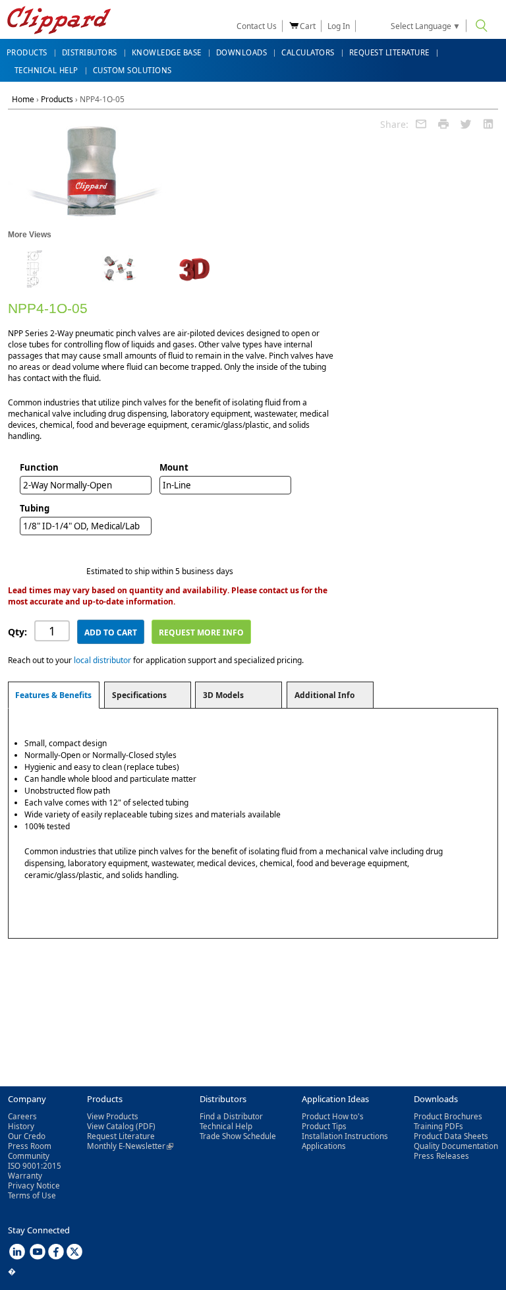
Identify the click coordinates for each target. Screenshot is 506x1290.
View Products (112, 1116)
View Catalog (110, 1126)
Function (39, 467)
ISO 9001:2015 (34, 1166)
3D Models (223, 695)
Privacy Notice (34, 1185)
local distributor (102, 660)
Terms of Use (32, 1195)
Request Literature (121, 1136)
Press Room (29, 1146)
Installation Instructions (345, 1136)
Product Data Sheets (451, 1136)
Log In (338, 26)
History (21, 1126)
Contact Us (257, 26)
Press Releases (441, 1156)
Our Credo (26, 1136)
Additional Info (324, 695)
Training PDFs (438, 1126)
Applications (324, 1146)
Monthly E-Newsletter (130, 1146)
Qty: (17, 632)
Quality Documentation (456, 1146)
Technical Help (226, 1126)
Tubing (34, 508)
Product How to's (333, 1116)
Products (57, 99)
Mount (173, 467)
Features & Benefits (53, 695)
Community (28, 1156)
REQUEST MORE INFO (201, 632)
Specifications (139, 695)
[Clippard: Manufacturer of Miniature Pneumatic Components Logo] (59, 21)
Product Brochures (448, 1116)
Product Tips (324, 1126)
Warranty (25, 1176)
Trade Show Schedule (238, 1136)
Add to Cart (110, 632)
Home (23, 99)
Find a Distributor (231, 1116)
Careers (22, 1116)
